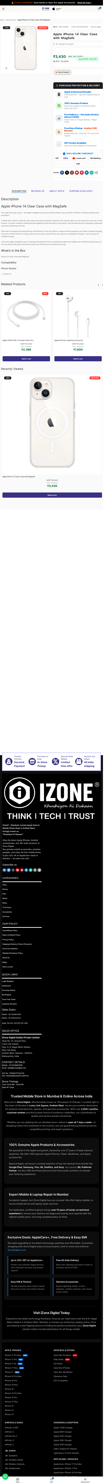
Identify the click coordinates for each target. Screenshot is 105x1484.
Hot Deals (58, 1363)
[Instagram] (13, 870)
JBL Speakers (11, 1455)
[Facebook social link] (62, 173)
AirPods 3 (9, 1440)
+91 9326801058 (14, 1014)
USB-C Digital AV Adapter (65, 1449)
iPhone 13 (9, 1414)
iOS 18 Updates (61, 1380)
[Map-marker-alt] (35, 870)
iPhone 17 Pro (13, 1359)
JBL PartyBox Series (14, 1460)
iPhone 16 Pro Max (13, 1376)
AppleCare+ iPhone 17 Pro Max (68, 1464)
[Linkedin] (26, 870)
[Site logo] (51, 9)
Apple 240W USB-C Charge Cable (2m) (18, 340)
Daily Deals (61, 1359)
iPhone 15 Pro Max (13, 1393)
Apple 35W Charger (63, 1436)
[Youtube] (17, 870)
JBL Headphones (12, 1468)
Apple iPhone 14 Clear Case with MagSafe (18, 477)
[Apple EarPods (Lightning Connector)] (78, 314)
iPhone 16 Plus (11, 1385)
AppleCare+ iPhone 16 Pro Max (68, 1472)
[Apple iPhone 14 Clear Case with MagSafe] (52, 424)
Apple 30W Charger (63, 1440)
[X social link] (67, 173)
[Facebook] (4, 870)
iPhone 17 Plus (14, 1368)
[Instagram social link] (72, 173)
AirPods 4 (9, 1432)
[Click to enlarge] (6, 68)
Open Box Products (65, 1355)
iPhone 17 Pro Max (16, 1355)
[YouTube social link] (77, 173)
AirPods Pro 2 (11, 1436)
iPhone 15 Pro (11, 1397)
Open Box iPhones (62, 1368)
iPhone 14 (9, 1410)
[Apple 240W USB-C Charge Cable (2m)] (26, 314)
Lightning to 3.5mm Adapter (66, 1453)
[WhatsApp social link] (92, 173)
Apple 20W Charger (63, 1444)
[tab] (19, 191)
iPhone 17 (12, 1372)
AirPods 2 (9, 1444)
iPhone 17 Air (13, 1363)
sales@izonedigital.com (17, 1068)
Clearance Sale (60, 1376)
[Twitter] (9, 870)
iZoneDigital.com (16, 1250)
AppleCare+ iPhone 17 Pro (65, 1468)
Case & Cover (10, 20)
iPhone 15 (9, 1406)
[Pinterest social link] (82, 173)
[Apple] (39, 870)
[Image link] (51, 799)
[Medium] (31, 870)
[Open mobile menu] (3, 9)
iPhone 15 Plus (11, 1401)
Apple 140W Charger (63, 1427)
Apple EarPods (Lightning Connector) (68, 340)
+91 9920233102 (14, 1018)
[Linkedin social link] (87, 173)
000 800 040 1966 (21, 1023)
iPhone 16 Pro (11, 1380)
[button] (26, 358)
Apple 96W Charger (63, 1432)
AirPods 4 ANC (11, 1427)
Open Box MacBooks (63, 1372)
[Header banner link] (51, 2)
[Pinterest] (22, 870)
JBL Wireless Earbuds (15, 1464)
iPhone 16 (9, 1389)
